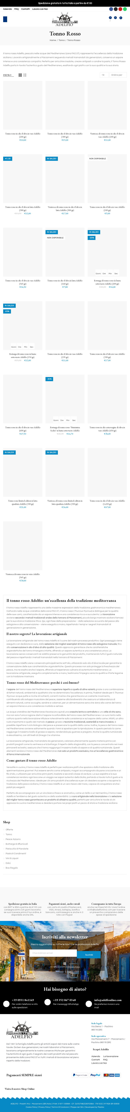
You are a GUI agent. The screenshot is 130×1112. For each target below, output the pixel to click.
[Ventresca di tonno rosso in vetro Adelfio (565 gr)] (22, 545)
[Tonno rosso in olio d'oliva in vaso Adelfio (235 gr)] (65, 325)
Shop (6, 822)
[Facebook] (111, 9)
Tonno (9, 834)
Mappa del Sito (77, 1107)
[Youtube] (120, 9)
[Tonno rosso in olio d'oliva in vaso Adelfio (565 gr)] (22, 252)
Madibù (101, 1107)
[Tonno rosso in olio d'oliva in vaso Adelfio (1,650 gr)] (107, 472)
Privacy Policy (74, 967)
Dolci (8, 863)
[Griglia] (20, 75)
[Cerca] (11, 19)
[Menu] (5, 19)
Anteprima (34, 99)
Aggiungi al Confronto (34, 86)
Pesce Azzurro (13, 839)
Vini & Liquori (12, 858)
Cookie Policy (31, 1107)
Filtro (7, 75)
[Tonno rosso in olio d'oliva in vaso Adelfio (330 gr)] (107, 325)
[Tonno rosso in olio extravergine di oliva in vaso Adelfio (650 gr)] (107, 399)
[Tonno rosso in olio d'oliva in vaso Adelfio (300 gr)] (65, 105)
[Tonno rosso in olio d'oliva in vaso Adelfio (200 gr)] (22, 105)
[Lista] (24, 75)
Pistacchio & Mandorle (17, 849)
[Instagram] (116, 9)
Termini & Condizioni (61, 1107)
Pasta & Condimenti (16, 853)
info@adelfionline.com (108, 1000)
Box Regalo (12, 868)
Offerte (9, 830)
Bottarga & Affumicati (17, 844)
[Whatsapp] (125, 9)
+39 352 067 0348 (64, 1000)
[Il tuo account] (125, 19)
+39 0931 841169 (23, 1000)
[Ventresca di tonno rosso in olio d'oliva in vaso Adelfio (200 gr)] (107, 105)
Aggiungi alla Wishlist (34, 92)
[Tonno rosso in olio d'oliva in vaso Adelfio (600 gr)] (22, 399)
